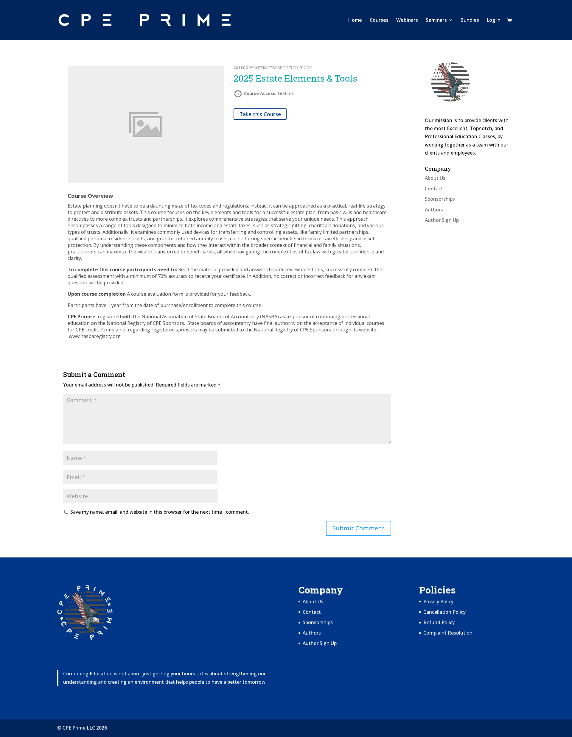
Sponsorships (440, 199)
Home (355, 20)
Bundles (470, 20)
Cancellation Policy (444, 612)
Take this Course (260, 114)
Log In (493, 20)
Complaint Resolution (447, 633)
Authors (434, 209)
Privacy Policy (438, 601)
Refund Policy (439, 622)
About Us (435, 178)
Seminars (436, 20)
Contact (434, 188)
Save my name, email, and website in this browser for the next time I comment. (159, 512)
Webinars (407, 20)
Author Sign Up (442, 220)
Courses (379, 20)
